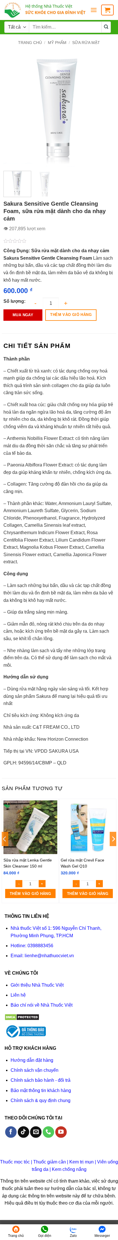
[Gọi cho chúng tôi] (48, 1132)
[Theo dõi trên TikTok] (23, 1132)
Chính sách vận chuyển (34, 1070)
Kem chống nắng (69, 1169)
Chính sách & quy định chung (40, 1100)
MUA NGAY (23, 315)
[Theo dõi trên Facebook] (11, 1132)
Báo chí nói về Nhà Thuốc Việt (41, 1005)
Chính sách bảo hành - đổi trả (40, 1080)
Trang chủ (30, 42)
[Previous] (13, 111)
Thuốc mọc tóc (15, 1161)
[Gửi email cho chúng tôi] (36, 1132)
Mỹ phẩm (57, 42)
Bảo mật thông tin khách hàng (41, 1090)
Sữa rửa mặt (86, 42)
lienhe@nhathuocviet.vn (49, 955)
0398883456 (40, 945)
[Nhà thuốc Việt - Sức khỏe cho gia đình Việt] (45, 10)
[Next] (105, 111)
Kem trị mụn (81, 1161)
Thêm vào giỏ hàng (71, 314)
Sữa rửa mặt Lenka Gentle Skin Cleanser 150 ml (27, 863)
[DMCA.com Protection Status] (22, 1017)
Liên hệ (18, 995)
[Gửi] (106, 27)
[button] (93, 10)
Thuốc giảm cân (49, 1161)
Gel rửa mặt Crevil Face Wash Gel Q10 (82, 863)
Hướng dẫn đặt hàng (32, 1060)
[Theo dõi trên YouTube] (61, 1132)
